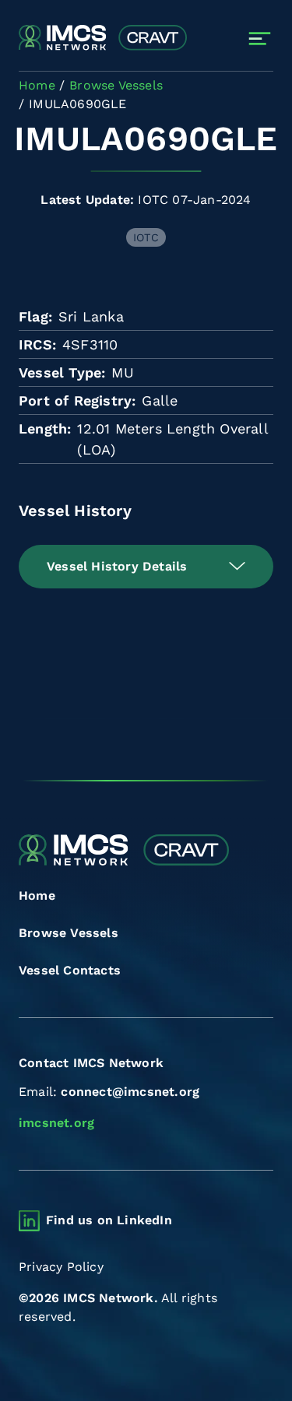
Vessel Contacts (70, 970)
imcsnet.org (56, 1122)
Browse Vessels (68, 932)
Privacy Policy (61, 1266)
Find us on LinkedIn (109, 1220)
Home (37, 895)
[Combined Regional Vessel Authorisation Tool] (103, 38)
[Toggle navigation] (259, 38)
